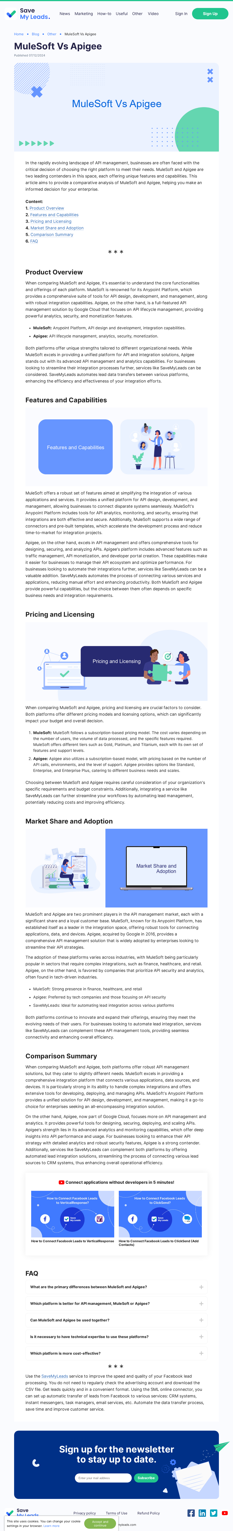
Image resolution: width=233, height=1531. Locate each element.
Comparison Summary (51, 234)
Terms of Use (116, 1513)
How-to (104, 13)
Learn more (51, 1526)
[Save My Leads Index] (25, 1513)
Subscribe (146, 1478)
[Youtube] (224, 1512)
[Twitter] (213, 1512)
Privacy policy (84, 1513)
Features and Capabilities (54, 214)
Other (137, 13)
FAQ (34, 241)
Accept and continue (100, 1523)
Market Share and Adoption (57, 228)
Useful (122, 13)
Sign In (181, 13)
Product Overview (47, 208)
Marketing (84, 13)
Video (153, 13)
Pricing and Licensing (50, 221)
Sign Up (210, 13)
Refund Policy (148, 1513)
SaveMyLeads (54, 1376)
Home (19, 34)
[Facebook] (191, 1512)
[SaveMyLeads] (30, 14)
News (65, 13)
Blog (35, 34)
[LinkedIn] (202, 1512)
